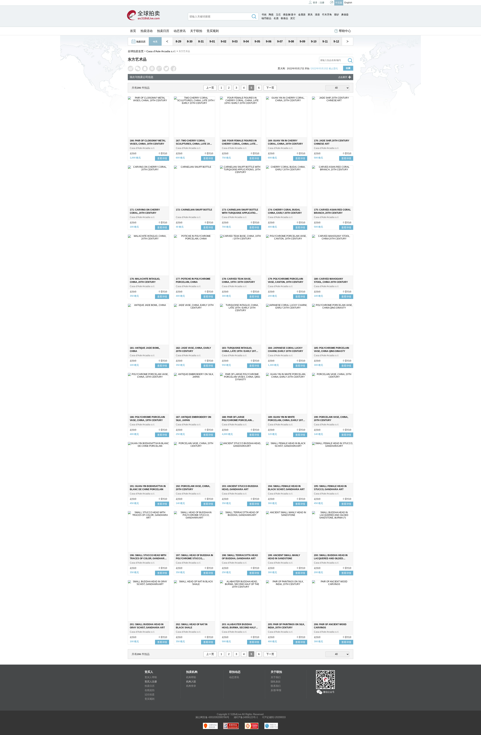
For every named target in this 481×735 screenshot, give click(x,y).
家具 (310, 14)
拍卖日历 (163, 30)
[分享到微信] (138, 68)
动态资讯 (180, 30)
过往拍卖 (149, 694)
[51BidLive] (143, 15)
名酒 (276, 18)
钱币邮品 (266, 18)
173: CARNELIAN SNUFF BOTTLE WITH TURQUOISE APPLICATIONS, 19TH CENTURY (240, 212)
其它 (292, 18)
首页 (133, 30)
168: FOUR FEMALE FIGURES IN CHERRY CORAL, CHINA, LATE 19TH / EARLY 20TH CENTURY (239, 143)
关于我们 (276, 677)
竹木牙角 (327, 14)
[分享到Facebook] (173, 68)
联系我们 (276, 685)
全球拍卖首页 (136, 51)
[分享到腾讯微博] (159, 68)
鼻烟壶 (345, 14)
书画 (264, 14)
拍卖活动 (147, 30)
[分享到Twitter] (166, 68)
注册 (322, 2)
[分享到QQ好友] (145, 68)
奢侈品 (284, 18)
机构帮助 (191, 677)
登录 (315, 2)
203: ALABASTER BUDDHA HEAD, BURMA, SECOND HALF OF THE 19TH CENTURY (239, 627)
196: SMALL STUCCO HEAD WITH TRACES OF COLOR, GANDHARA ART (148, 558)
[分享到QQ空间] (152, 68)
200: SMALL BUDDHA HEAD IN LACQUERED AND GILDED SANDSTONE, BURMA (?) (331, 558)
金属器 (302, 14)
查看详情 (162, 158)
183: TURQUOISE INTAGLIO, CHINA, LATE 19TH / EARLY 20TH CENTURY (240, 351)
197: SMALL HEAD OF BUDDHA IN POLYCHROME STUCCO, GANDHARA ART (194, 558)
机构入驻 (191, 681)
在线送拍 (149, 690)
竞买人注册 (151, 681)
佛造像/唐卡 (289, 14)
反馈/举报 (276, 690)
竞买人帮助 (151, 677)
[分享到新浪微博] (130, 68)
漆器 (317, 14)
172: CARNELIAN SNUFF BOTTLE (194, 209)
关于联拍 (196, 30)
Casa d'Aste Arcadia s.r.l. (161, 51)
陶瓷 (271, 14)
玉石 (278, 14)
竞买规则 (213, 30)
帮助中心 (345, 30)
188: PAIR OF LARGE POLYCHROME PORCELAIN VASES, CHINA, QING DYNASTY (239, 420)
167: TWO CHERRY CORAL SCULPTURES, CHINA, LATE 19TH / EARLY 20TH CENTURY (194, 143)
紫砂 (336, 14)
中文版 (338, 2)
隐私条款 (276, 681)
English (348, 2)
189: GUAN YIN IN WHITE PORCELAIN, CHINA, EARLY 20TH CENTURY (286, 420)
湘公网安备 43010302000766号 (212, 717)
